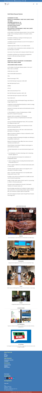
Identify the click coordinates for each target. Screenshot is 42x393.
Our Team (6, 355)
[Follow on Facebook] (5, 378)
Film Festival (6, 374)
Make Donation (7, 367)
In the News (21, 344)
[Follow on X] (7, 378)
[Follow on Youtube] (9, 378)
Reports (21, 236)
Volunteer (6, 366)
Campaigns (6, 361)
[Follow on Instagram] (12, 378)
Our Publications (21, 324)
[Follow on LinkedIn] (14, 378)
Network (5, 356)
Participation (21, 261)
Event (21, 286)
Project (21, 302)
